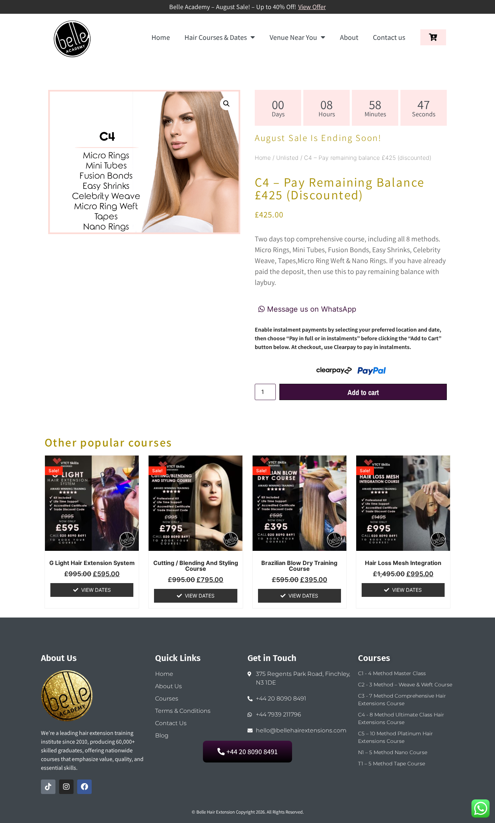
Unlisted (287, 157)
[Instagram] (66, 787)
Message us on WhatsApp (310, 309)
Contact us (389, 37)
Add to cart (363, 392)
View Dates (96, 590)
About (349, 37)
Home (160, 37)
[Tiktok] (48, 787)
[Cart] (433, 37)
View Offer (312, 7)
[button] (226, 103)
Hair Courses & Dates (215, 37)
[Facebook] (84, 787)
